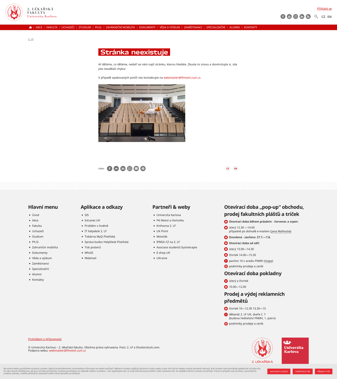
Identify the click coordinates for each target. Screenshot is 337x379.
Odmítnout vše (302, 371)
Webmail (90, 258)
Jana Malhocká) (281, 231)
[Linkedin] (123, 168)
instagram (295, 16)
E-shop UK (163, 253)
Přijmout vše (324, 371)
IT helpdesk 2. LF (96, 231)
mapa (268, 261)
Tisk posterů (93, 247)
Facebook (283, 16)
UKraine (162, 258)
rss (308, 16)
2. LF (31, 39)
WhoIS (89, 253)
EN (329, 16)
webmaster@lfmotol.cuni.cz (182, 77)
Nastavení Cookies (279, 371)
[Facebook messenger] (116, 168)
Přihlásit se (324, 8)
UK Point (162, 231)
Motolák (162, 236)
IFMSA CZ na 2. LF (168, 242)
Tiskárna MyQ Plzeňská (100, 236)
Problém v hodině (96, 226)
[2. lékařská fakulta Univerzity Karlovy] (14, 12)
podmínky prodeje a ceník (246, 266)
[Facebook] (109, 168)
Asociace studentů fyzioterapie (177, 247)
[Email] (136, 168)
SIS (87, 215)
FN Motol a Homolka (170, 220)
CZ (323, 16)
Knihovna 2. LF (166, 226)
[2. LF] (61, 12)
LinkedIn (301, 16)
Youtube (289, 16)
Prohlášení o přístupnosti (45, 339)
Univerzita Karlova (169, 215)
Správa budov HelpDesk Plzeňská (106, 242)
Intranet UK (92, 220)
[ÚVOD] (31, 27)
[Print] (143, 168)
